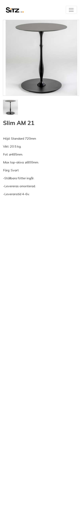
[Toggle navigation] (71, 10)
